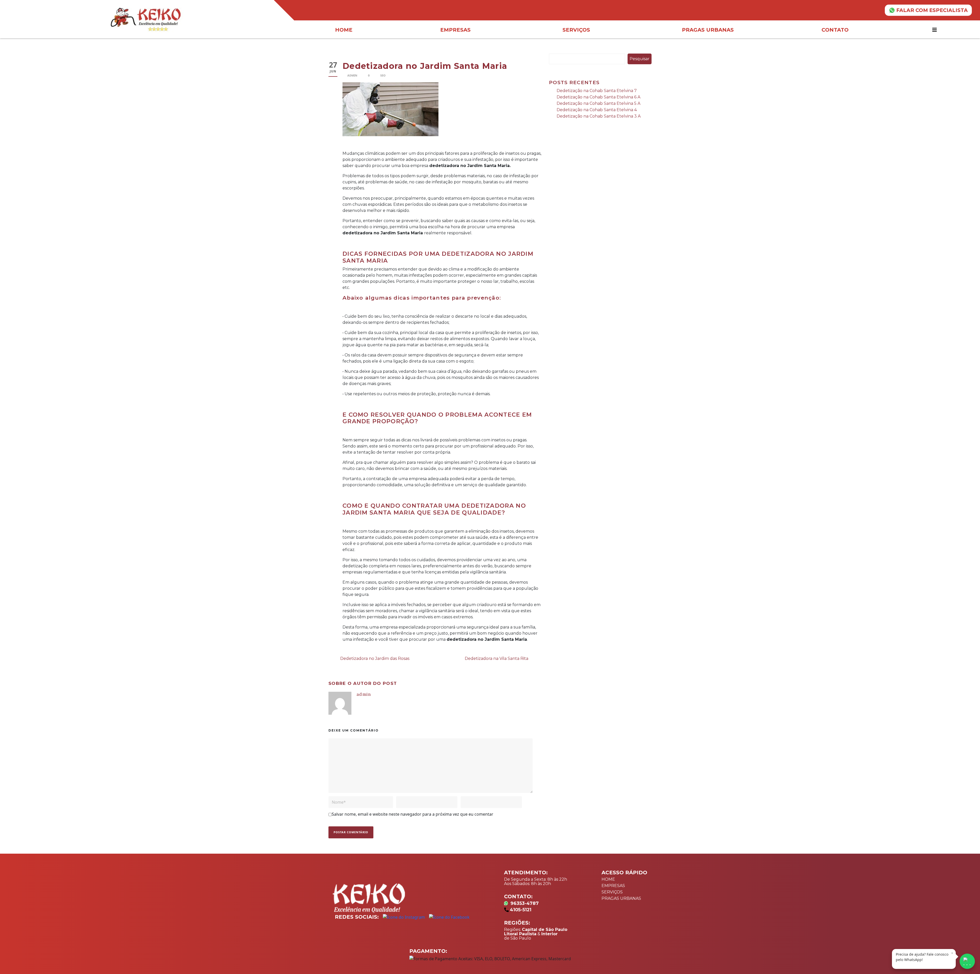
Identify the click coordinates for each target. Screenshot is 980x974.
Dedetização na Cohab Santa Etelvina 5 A (598, 103)
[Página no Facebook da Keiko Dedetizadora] (449, 917)
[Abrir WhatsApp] (967, 961)
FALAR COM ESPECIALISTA (932, 10)
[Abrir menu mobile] (935, 30)
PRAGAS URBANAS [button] (708, 30)
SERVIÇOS (612, 892)
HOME (343, 30)
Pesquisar (640, 58)
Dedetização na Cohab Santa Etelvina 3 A (599, 116)
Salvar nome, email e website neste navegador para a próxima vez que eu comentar (412, 814)
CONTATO (835, 30)
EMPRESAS (613, 885)
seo (383, 75)
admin (352, 75)
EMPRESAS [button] (455, 30)
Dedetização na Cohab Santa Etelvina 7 (597, 90)
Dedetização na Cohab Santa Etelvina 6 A (598, 97)
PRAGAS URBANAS (621, 898)
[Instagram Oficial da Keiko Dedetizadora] (404, 917)
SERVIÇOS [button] (576, 30)
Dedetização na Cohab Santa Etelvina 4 (597, 109)
